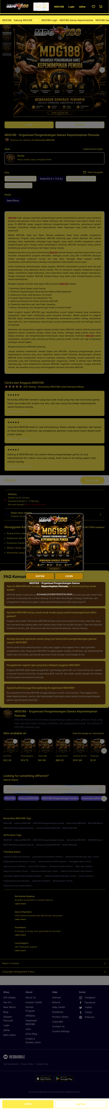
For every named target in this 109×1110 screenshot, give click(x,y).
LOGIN (28, 1103)
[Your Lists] (93, 6)
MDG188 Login (49, 20)
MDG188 (6, 20)
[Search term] (45, 7)
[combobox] (41, 7)
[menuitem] (6, 20)
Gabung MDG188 (26, 20)
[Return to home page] (17, 6)
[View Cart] (101, 6)
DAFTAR (80, 1104)
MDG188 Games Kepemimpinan (76, 20)
